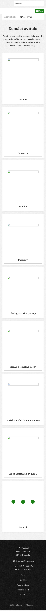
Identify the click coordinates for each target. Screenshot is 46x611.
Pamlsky (23, 259)
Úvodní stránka (10, 17)
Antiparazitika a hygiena (23, 473)
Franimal (20, 605)
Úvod (23, 575)
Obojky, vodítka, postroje (23, 313)
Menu (40, 11)
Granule (23, 99)
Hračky (23, 206)
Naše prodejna (23, 585)
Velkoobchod (23, 590)
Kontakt (23, 594)
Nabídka (23, 580)
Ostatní (23, 527)
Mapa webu (31, 605)
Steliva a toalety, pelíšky (23, 366)
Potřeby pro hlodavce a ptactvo (23, 420)
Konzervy (23, 152)
